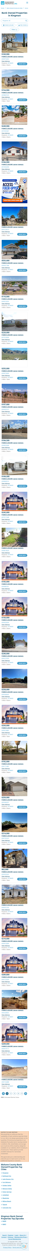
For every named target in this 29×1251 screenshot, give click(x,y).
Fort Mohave (6, 1182)
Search (4, 1235)
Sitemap (10, 1237)
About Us (23, 1235)
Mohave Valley (7, 1189)
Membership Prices (21, 1237)
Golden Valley (6, 1185)
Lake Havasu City (8, 1179)
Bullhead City (6, 1176)
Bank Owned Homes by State (14, 8)
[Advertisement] (14, 1114)
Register (10, 1235)
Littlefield (5, 1195)
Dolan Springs (7, 1192)
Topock (4, 1204)
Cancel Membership (14, 1239)
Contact (3, 1237)
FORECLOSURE (9, 25)
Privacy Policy (7, 1247)
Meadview (5, 1198)
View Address (6, 61)
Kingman (5, 1173)
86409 (4, 1221)
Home (2, 8)
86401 (4, 1224)
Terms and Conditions (19, 1247)
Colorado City (6, 1208)
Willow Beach (6, 1201)
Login (16, 1235)
